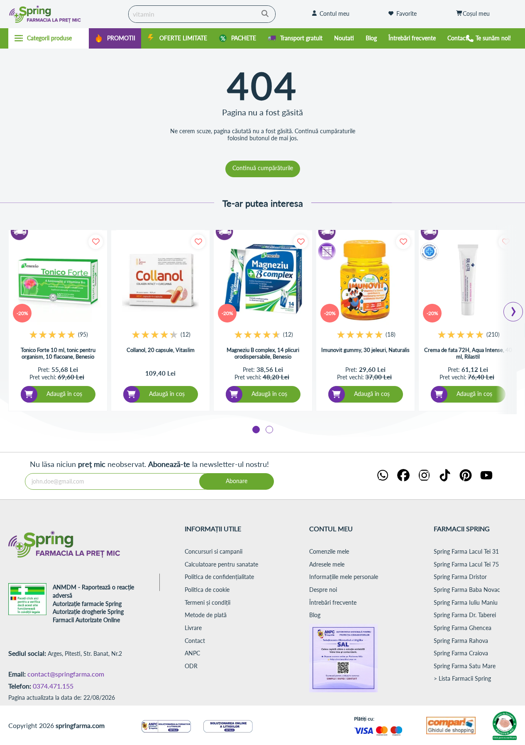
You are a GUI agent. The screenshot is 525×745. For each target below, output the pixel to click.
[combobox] (202, 14)
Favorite (406, 13)
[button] (256, 429)
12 (185, 334)
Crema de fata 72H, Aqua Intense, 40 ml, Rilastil (468, 353)
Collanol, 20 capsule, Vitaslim (161, 350)
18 (390, 334)
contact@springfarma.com (65, 674)
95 (83, 334)
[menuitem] (115, 38)
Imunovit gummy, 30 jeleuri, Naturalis (365, 350)
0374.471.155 (53, 686)
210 (493, 334)
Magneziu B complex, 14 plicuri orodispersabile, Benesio (263, 353)
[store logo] (61, 14)
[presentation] (513, 309)
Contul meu (334, 13)
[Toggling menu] (48, 38)
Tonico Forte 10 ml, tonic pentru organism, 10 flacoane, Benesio (58, 353)
